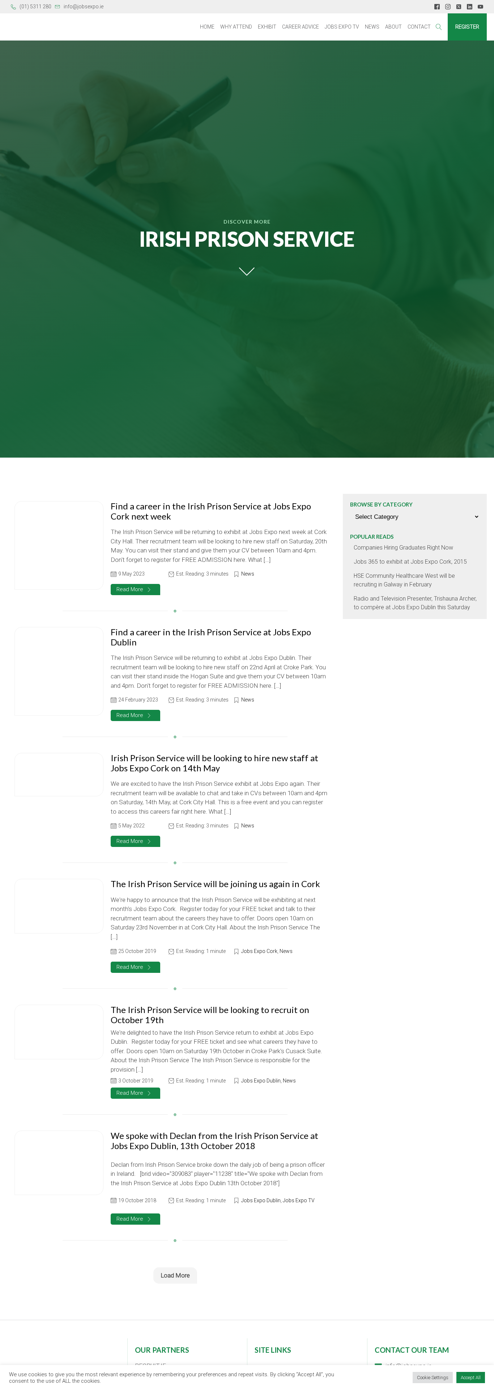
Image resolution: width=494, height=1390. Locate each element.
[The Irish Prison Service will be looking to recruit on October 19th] (58, 1032)
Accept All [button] (471, 1377)
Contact (419, 27)
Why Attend (236, 27)
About (393, 27)
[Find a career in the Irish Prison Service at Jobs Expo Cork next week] (58, 545)
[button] (135, 589)
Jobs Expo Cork (259, 951)
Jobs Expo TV (342, 27)
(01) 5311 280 (35, 6)
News (372, 27)
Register (467, 27)
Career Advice (300, 27)
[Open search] (439, 27)
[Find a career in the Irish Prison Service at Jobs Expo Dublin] (58, 671)
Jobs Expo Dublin (261, 1081)
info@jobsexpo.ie (83, 6)
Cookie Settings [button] (432, 1377)
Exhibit (267, 27)
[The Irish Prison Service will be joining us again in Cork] (58, 906)
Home (207, 27)
